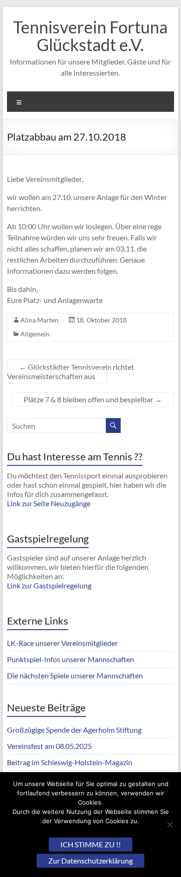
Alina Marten (39, 320)
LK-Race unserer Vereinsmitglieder (62, 642)
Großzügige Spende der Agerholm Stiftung (74, 729)
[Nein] (169, 824)
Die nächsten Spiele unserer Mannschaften (75, 675)
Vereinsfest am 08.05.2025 (49, 746)
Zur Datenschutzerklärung (90, 860)
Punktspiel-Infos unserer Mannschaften (70, 659)
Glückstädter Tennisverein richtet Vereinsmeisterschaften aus (70, 371)
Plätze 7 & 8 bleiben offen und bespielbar (93, 399)
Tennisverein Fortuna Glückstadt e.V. (90, 36)
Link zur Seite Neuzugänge (48, 503)
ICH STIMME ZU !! (90, 844)
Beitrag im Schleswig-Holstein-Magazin (69, 762)
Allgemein (35, 334)
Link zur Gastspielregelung (49, 585)
